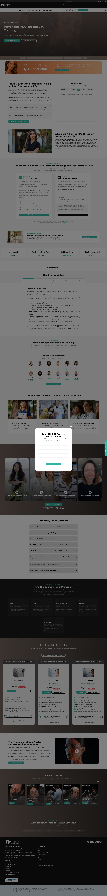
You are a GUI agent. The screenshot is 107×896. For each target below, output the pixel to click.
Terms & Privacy (55, 460)
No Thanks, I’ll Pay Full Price (53, 466)
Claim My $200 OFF (54, 464)
